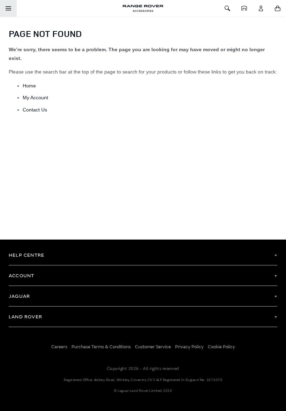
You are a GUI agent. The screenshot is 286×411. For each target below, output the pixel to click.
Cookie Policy (221, 347)
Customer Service (153, 347)
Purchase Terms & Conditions (101, 347)
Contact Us (35, 110)
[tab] (143, 255)
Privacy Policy (189, 347)
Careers (59, 347)
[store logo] (143, 8)
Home (29, 85)
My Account (35, 97)
